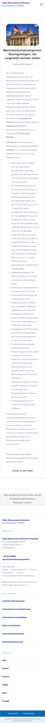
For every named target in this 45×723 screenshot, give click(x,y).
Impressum (13, 713)
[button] (41, 4)
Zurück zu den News (22, 470)
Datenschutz (28, 713)
